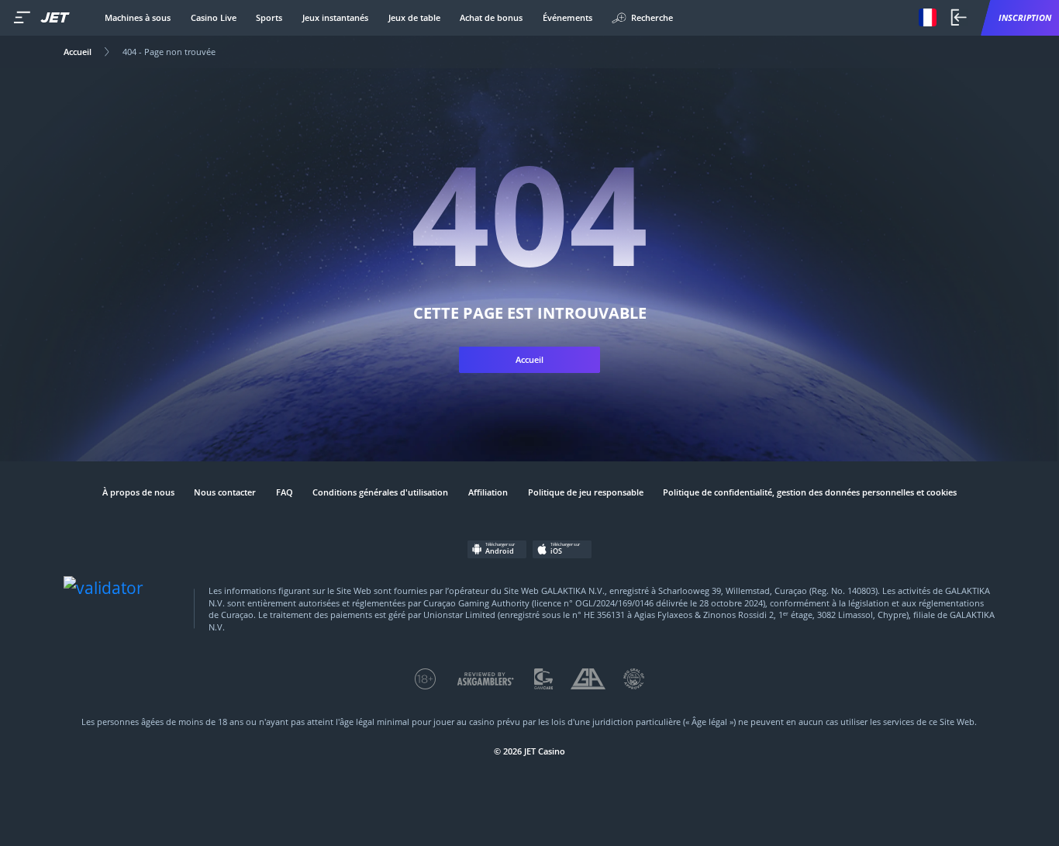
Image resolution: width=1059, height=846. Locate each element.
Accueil (77, 51)
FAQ (284, 492)
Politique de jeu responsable (585, 492)
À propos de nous (138, 492)
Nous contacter (225, 492)
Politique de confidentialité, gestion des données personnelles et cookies (810, 492)
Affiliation (488, 492)
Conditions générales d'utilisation (380, 492)
